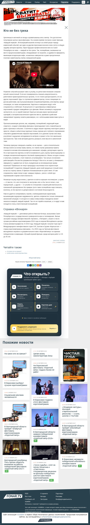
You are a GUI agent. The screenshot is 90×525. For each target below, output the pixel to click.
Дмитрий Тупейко (59, 240)
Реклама (59, 496)
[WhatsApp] (33, 265)
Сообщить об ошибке (30, 500)
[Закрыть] (66, 27)
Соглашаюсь (46, 520)
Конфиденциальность (64, 499)
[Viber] (40, 265)
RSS (26, 494)
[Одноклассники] (38, 265)
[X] (30, 265)
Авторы (43, 496)
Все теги (28, 496)
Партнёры (59, 494)
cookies (41, 507)
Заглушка (43, 499)
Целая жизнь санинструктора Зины (17, 253)
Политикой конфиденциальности (56, 517)
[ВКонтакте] (28, 265)
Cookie (20, 514)
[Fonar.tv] (8, 2)
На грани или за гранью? (14, 251)
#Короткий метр (34, 258)
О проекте (44, 494)
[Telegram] (35, 265)
